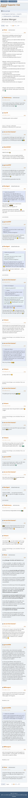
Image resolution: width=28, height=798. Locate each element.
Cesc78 (6, 113)
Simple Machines (11, 794)
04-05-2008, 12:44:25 (6, 489)
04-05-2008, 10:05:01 (6, 424)
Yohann (6, 320)
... (16, 25)
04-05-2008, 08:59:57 (6, 282)
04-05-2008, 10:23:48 (6, 440)
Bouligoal (7, 186)
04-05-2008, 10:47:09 (6, 459)
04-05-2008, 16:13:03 (6, 522)
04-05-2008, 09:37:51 (6, 390)
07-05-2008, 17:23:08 (6, 626)
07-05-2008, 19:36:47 (6, 710)
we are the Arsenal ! (10, 132)
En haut (3, 784)
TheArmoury (7, 97)
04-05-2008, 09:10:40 (6, 345)
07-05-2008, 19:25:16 (6, 647)
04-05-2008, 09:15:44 (6, 371)
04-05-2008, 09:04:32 (6, 322)
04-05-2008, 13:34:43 (6, 507)
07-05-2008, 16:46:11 (6, 557)
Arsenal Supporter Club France (10, 5)
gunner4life (7, 644)
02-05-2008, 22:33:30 (6, 32)
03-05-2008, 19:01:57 (6, 248)
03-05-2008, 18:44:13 (6, 188)
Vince (5, 30)
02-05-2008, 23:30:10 (6, 115)
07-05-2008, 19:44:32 (6, 749)
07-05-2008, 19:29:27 (6, 689)
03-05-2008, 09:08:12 (6, 134)
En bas (2, 25)
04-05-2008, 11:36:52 (6, 474)
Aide (11, 793)
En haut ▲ (15, 793)
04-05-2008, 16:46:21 (6, 538)
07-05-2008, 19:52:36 (6, 769)
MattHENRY (7, 147)
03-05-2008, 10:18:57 (6, 149)
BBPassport (7, 687)
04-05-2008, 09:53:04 (6, 405)
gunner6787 (7, 165)
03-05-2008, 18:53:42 (6, 224)
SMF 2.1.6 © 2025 (4, 794)
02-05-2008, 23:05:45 (6, 100)
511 (18, 25)
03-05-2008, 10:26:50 (6, 167)
